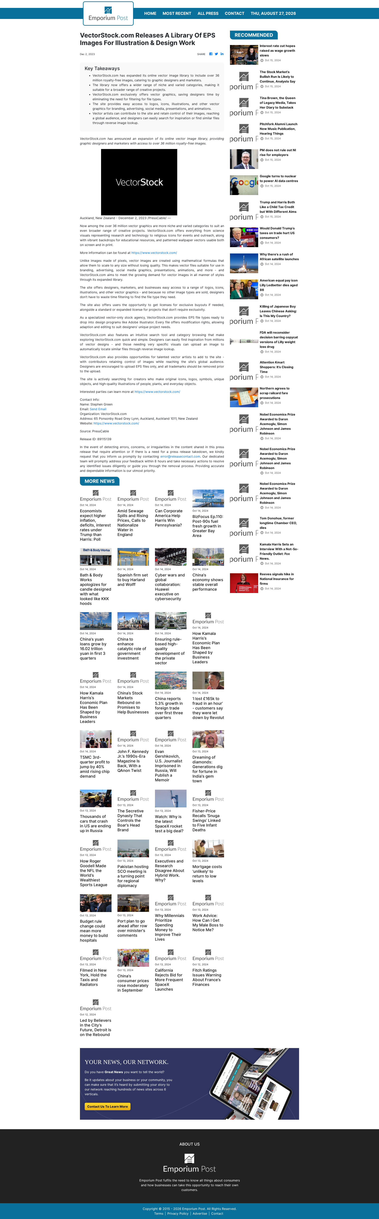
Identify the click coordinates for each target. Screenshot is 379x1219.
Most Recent (177, 13)
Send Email (98, 409)
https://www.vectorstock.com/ (154, 253)
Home (150, 13)
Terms (158, 1213)
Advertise (200, 1213)
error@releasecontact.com (180, 456)
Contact (234, 13)
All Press (208, 13)
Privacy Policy (178, 1213)
